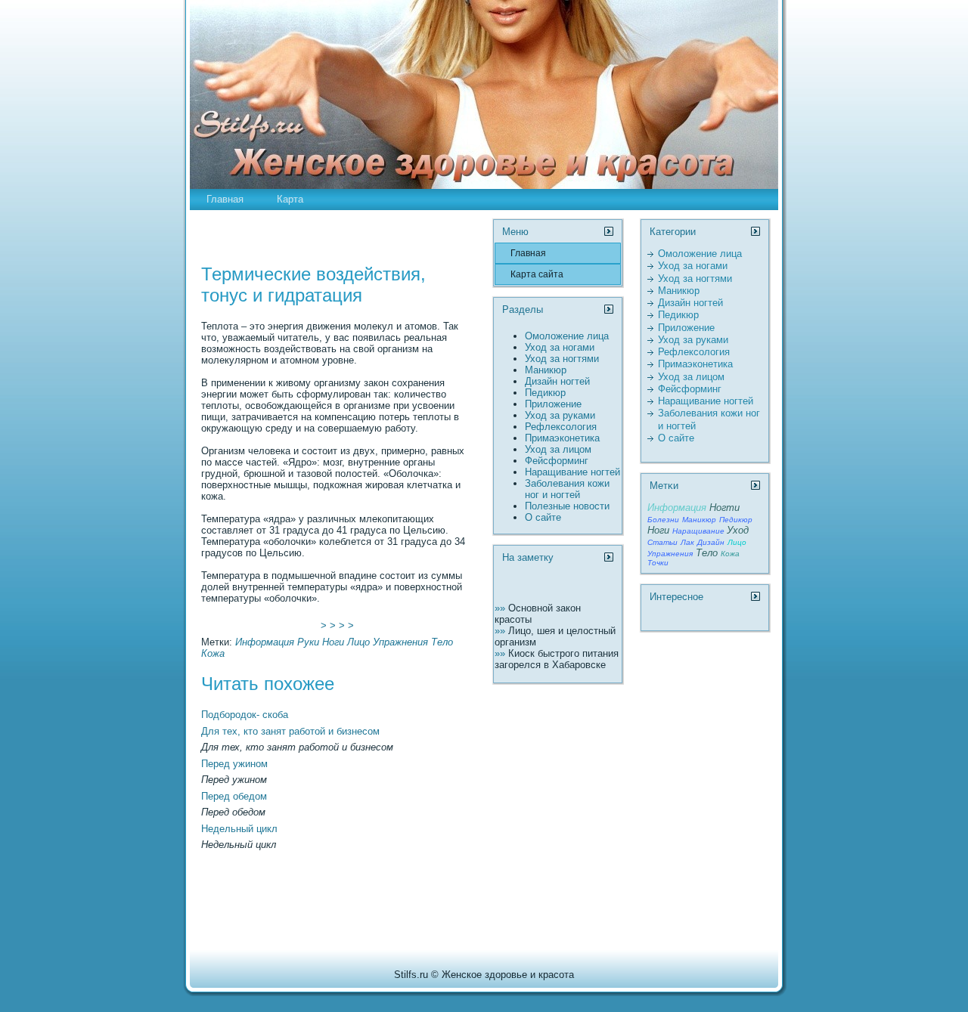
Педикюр (545, 392)
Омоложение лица (567, 336)
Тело (442, 642)
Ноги (333, 642)
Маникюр (545, 370)
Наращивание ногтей (572, 472)
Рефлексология (561, 426)
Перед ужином (234, 763)
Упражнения (400, 642)
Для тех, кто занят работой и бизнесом (290, 731)
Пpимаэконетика (562, 438)
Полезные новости (567, 506)
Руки (308, 642)
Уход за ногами (559, 347)
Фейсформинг (556, 460)
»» (501, 608)
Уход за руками (560, 415)
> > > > (337, 625)
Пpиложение (553, 404)
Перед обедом (234, 796)
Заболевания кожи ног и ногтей (567, 489)
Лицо (358, 642)
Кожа (213, 653)
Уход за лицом (558, 449)
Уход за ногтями (562, 358)
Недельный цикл (239, 828)
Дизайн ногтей (557, 381)
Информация (264, 642)
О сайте (543, 517)
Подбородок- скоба (244, 714)
